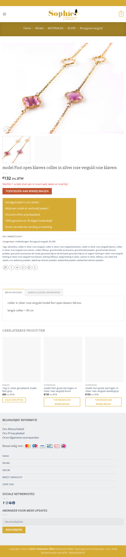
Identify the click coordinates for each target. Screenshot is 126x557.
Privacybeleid (16, 433)
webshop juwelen (22, 260)
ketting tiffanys (50, 256)
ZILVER (71, 28)
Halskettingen (22, 241)
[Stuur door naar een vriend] (23, 267)
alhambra (12, 246)
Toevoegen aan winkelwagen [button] (62, 402)
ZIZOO (33, 548)
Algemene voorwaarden (24, 437)
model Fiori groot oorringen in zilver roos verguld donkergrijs (102, 390)
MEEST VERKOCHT (12, 477)
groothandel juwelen (85, 250)
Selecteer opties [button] (14, 400)
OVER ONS (8, 484)
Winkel (39, 28)
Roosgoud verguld (91, 28)
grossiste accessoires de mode (25, 253)
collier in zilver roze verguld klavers (99, 246)
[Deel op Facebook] (11, 267)
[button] (4, 14)
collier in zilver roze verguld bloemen (63, 246)
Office (52, 548)
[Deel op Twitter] (17, 267)
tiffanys (99, 256)
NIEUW (6, 470)
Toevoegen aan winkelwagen (27, 191)
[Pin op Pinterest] (29, 267)
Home (27, 28)
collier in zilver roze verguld (31, 246)
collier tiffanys (42, 250)
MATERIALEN (55, 28)
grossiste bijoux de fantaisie (54, 253)
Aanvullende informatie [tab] (44, 292)
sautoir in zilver (87, 256)
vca (11, 260)
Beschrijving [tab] (13, 292)
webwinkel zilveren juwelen (90, 260)
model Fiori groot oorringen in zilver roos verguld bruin (60, 390)
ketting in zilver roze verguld (109, 253)
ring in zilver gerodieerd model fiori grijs (19, 390)
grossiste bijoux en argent (81, 253)
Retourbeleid (16, 429)
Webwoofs (43, 548)
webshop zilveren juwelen (44, 260)
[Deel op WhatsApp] (5, 267)
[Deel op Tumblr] (35, 267)
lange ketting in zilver (69, 256)
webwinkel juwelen (67, 260)
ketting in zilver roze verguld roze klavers (22, 256)
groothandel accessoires (62, 250)
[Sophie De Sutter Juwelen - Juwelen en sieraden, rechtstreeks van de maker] (63, 14)
